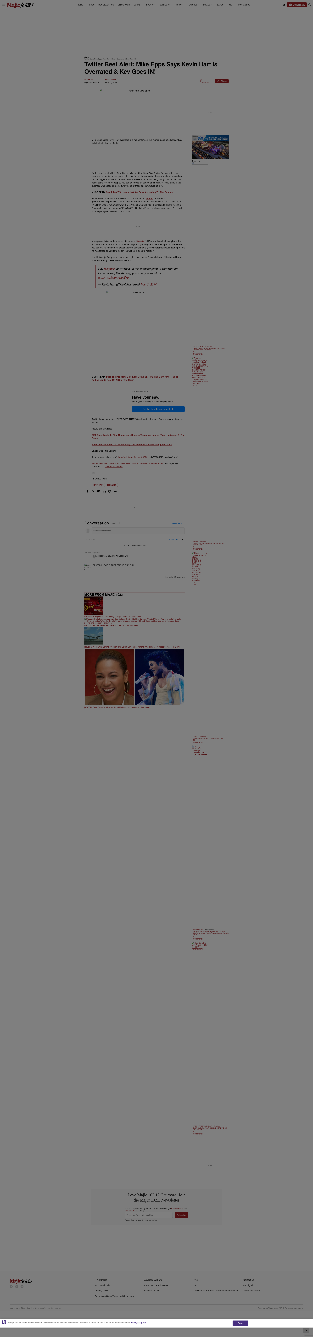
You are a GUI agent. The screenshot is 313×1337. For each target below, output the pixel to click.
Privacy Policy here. (138, 1322)
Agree (240, 1323)
